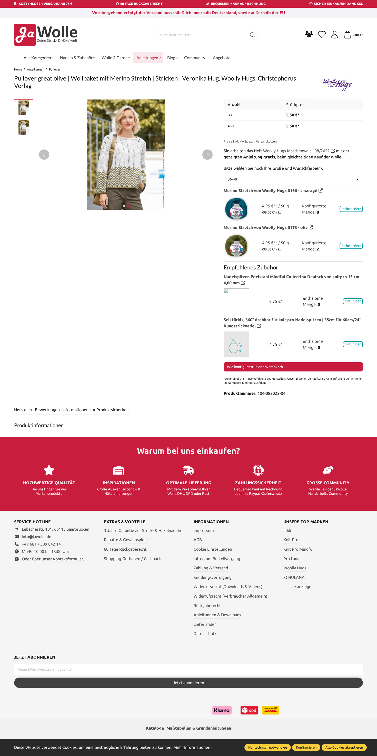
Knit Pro (290, 539)
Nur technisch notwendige (267, 747)
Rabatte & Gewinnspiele (126, 539)
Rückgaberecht (207, 605)
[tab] (23, 410)
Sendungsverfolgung (213, 577)
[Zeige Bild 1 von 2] (124, 206)
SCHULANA (294, 577)
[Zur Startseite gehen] (46, 35)
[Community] (309, 34)
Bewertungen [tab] (47, 409)
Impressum (204, 530)
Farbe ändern (351, 209)
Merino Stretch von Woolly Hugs (271, 190)
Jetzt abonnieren (188, 682)
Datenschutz (205, 633)
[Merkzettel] (322, 35)
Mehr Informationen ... (193, 747)
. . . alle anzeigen (298, 586)
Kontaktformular (68, 559)
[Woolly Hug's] (337, 82)
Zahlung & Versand (211, 568)
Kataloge (155, 728)
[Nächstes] (207, 154)
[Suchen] (253, 35)
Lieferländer (205, 624)
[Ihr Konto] (335, 35)
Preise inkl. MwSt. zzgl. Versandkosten (250, 141)
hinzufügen (353, 301)
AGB (198, 539)
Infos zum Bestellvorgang (217, 558)
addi (287, 530)
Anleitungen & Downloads (217, 614)
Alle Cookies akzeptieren (344, 747)
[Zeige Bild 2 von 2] (127, 206)
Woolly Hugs (294, 568)
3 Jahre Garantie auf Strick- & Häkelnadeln (142, 530)
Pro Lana (291, 558)
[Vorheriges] (44, 154)
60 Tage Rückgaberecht (125, 549)
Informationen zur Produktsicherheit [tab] (95, 409)
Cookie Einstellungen (213, 549)
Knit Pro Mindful (298, 549)
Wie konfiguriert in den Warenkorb (255, 367)
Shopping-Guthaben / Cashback (132, 558)
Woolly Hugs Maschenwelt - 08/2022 (297, 150)
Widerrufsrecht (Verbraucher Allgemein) (230, 596)
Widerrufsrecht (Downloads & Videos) (228, 586)
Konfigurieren (306, 747)
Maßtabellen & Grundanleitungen (198, 728)
